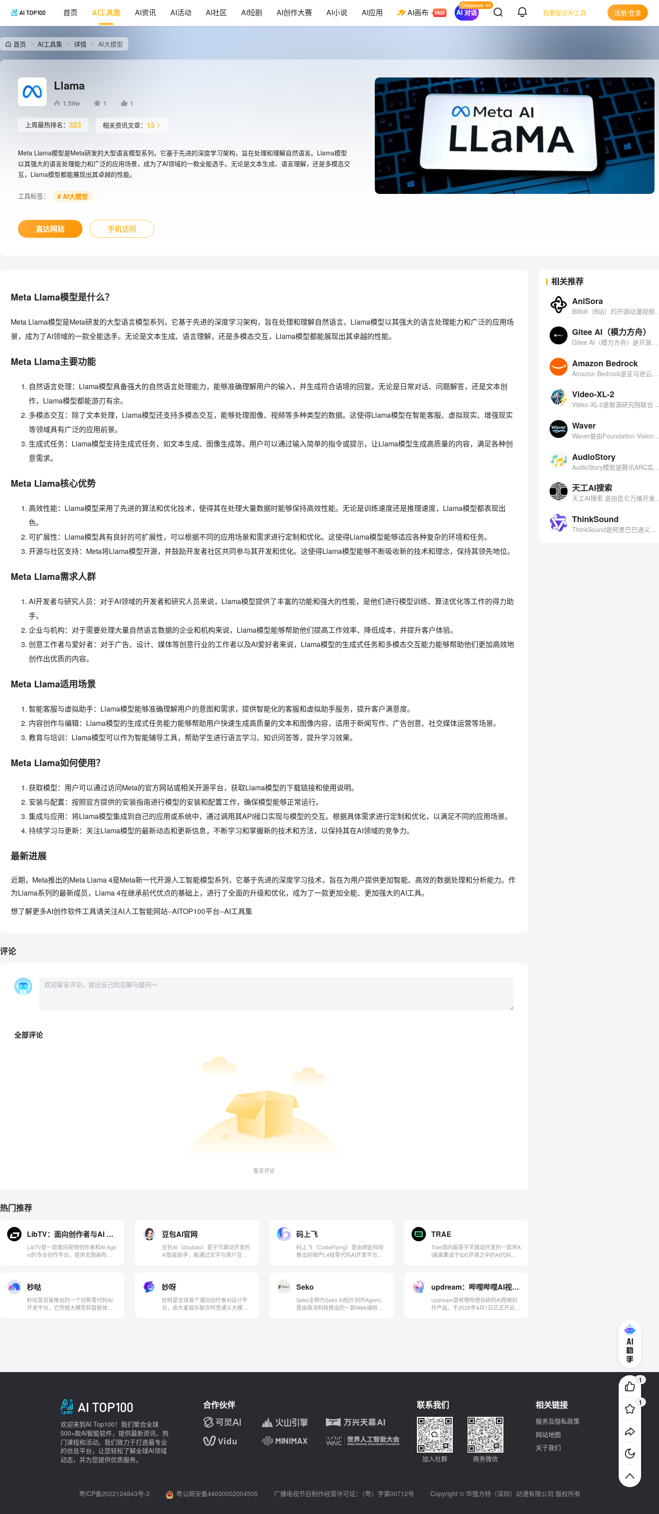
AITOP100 (188, 911)
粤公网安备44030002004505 (217, 1493)
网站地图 (548, 1434)
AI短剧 (251, 12)
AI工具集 (106, 12)
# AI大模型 (72, 196)
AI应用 (372, 12)
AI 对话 (466, 12)
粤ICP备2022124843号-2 (114, 1493)
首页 (70, 12)
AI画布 (418, 12)
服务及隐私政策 (558, 1420)
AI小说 (336, 12)
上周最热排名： (53, 125)
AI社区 (216, 12)
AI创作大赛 (294, 12)
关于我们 (548, 1447)
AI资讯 (145, 12)
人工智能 (139, 911)
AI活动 (180, 12)
